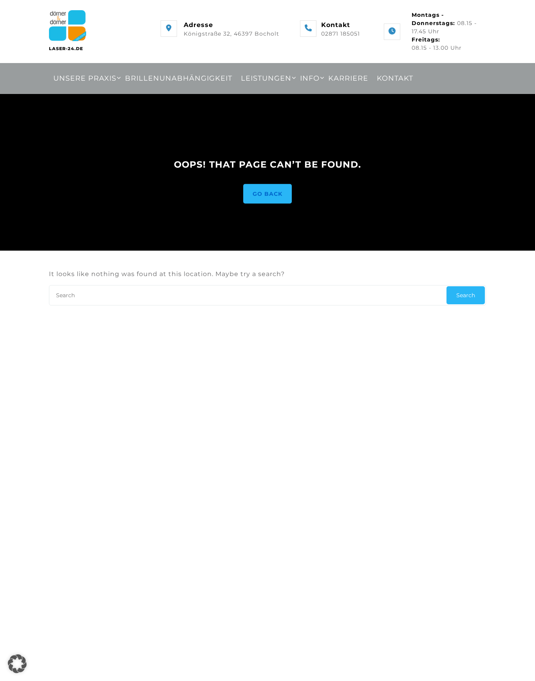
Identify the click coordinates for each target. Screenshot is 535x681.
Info (310, 78)
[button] (17, 664)
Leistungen (266, 78)
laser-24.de (66, 48)
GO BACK (267, 193)
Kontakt (395, 78)
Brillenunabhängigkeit (178, 78)
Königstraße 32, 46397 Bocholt (231, 33)
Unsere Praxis (84, 78)
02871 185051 (340, 33)
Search (465, 295)
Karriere (348, 78)
